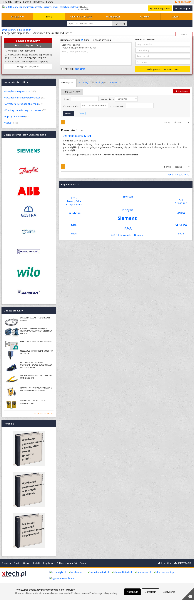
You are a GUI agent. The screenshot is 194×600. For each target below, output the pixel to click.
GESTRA (181, 225)
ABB (74, 225)
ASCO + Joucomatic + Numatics (127, 235)
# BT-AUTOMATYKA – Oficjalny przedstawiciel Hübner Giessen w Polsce (36, 331)
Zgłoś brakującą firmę (178, 174)
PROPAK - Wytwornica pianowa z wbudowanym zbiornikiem (36, 389)
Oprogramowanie (15, 116)
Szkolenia (117, 82)
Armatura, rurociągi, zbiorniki (21, 103)
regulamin (80, 68)
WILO (74, 233)
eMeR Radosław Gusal (77, 136)
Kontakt (36, 563)
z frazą (66, 99)
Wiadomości (113, 16)
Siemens (127, 218)
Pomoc (83, 563)
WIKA (181, 213)
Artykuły (144, 16)
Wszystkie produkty (42, 413)
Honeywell (127, 210)
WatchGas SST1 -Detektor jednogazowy (32, 402)
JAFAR (128, 228)
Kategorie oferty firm (16, 82)
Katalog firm (25, 29)
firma (86, 39)
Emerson (128, 196)
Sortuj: (167, 122)
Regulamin (48, 563)
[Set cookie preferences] (188, 594)
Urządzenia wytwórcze (17, 91)
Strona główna (9, 29)
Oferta (17, 563)
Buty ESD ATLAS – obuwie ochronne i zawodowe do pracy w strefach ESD (36, 365)
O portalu (6, 563)
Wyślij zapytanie (161, 8)
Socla (181, 233)
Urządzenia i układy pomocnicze (22, 97)
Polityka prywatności (67, 563)
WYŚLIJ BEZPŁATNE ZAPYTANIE (163, 69)
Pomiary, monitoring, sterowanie (23, 110)
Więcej (176, 16)
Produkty (16, 16)
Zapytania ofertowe (81, 16)
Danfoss (74, 213)
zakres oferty (107, 99)
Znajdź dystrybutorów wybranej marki (25, 134)
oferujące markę (71, 106)
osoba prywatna (103, 39)
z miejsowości (117, 106)
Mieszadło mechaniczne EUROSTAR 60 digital (36, 352)
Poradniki (9, 423)
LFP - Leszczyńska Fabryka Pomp (74, 201)
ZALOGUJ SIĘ (183, 8)
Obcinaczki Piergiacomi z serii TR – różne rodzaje (36, 376)
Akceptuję (75, 68)
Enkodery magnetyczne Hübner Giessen (35, 319)
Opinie (26, 563)
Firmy (49, 16)
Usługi (102, 82)
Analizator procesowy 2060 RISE (36, 341)
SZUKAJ (121, 23)
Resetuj (82, 113)
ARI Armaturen (181, 201)
